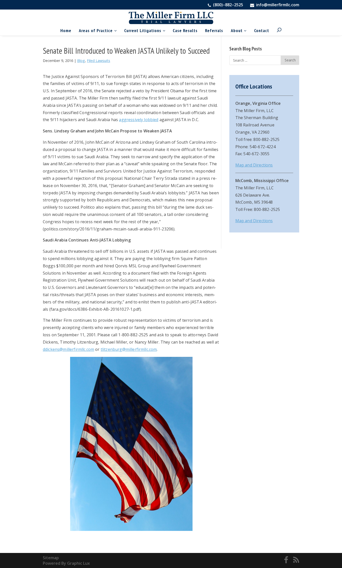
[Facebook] (286, 560)
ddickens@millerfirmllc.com (68, 349)
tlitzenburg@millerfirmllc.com (129, 349)
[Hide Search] (269, 20)
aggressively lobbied (138, 119)
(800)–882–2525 (227, 5)
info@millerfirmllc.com (277, 5)
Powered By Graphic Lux (66, 563)
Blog (81, 60)
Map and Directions (254, 165)
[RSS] (296, 560)
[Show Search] (279, 30)
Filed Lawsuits (98, 60)
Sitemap (51, 557)
